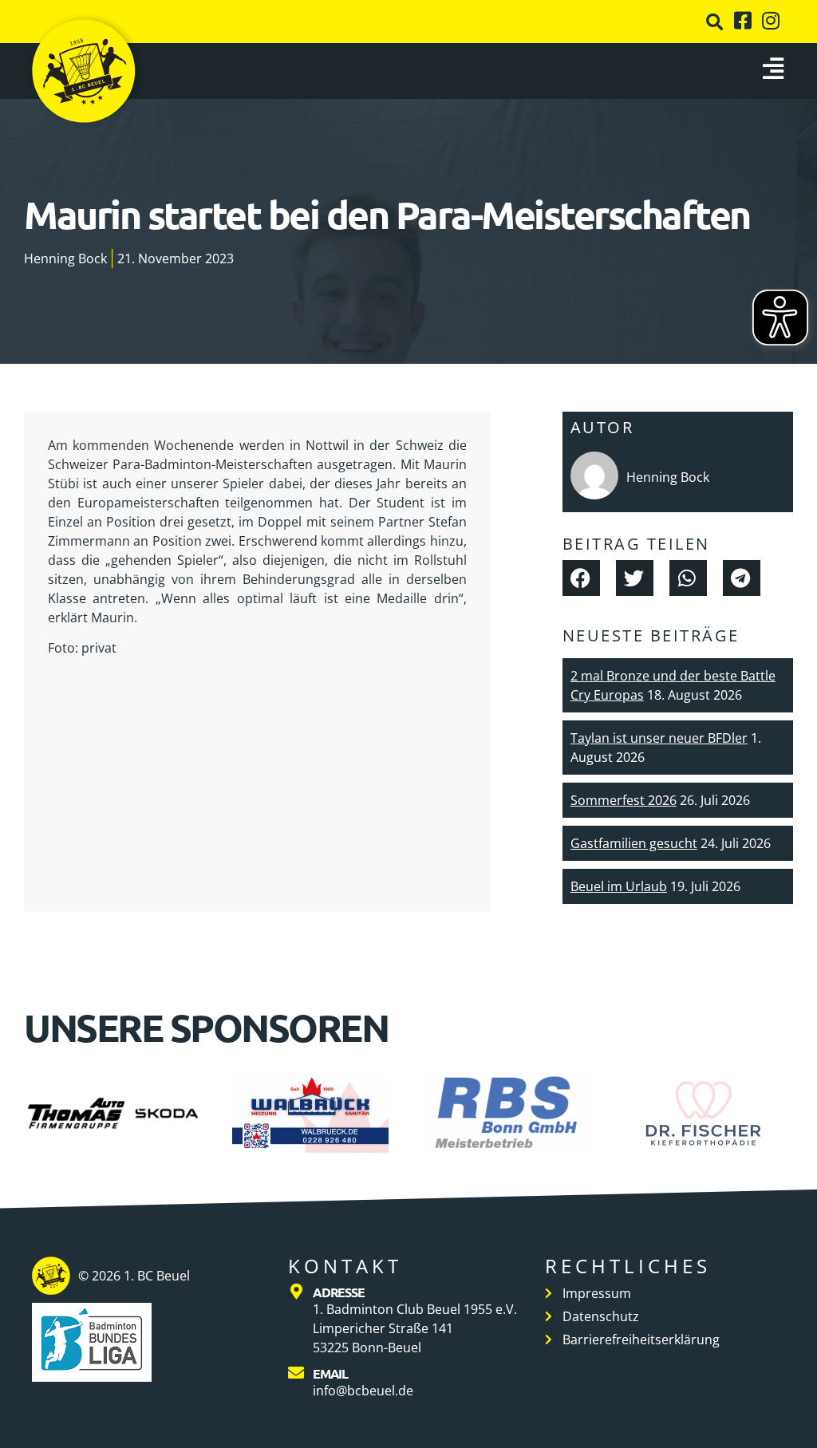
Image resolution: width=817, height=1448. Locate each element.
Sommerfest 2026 (623, 800)
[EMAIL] (296, 1373)
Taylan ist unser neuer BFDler (659, 738)
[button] (714, 22)
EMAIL (330, 1373)
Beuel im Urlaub (618, 886)
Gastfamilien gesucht (633, 843)
